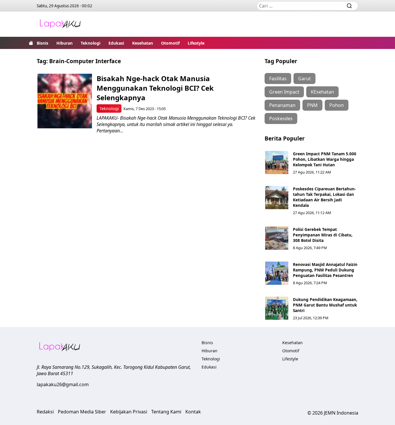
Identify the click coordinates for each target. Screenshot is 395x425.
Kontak (193, 411)
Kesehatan (142, 43)
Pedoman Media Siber (82, 411)
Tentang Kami (166, 411)
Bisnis (42, 43)
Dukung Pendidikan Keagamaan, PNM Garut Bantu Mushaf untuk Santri (325, 305)
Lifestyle (196, 43)
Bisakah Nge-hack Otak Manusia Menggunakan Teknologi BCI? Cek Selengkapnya (155, 88)
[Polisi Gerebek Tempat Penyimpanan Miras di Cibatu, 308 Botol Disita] (276, 238)
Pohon (336, 105)
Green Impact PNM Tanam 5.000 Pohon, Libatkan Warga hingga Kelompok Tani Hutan (324, 159)
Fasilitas (278, 78)
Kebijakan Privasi (128, 411)
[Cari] (349, 5)
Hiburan (64, 43)
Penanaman (282, 105)
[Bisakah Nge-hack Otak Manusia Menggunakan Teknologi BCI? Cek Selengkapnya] (64, 101)
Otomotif (170, 43)
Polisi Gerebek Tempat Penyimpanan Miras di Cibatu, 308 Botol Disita (322, 235)
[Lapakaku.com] (60, 24)
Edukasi (116, 43)
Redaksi (45, 411)
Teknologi (90, 43)
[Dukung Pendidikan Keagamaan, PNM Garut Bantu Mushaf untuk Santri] (276, 308)
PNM (312, 105)
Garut (304, 78)
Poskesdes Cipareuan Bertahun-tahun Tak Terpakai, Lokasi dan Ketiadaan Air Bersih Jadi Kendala (324, 197)
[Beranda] (31, 43)
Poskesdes (281, 118)
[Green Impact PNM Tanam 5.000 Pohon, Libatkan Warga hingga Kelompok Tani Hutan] (276, 162)
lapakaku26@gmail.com (63, 384)
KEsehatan (322, 92)
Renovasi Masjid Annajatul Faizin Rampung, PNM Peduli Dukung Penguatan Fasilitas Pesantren (325, 270)
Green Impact (284, 92)
